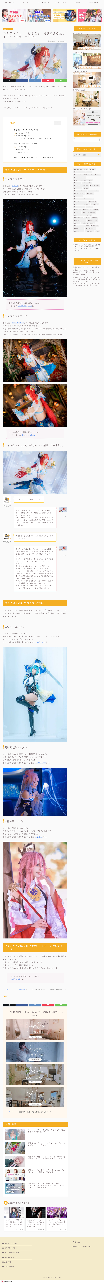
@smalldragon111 (25, 306)
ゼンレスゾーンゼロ (79, 193)
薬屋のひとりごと (79, 231)
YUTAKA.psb (40, 763)
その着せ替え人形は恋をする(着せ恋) (83, 180)
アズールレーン (95, 185)
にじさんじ (77, 182)
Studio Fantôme (18, 323)
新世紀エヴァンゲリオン (88, 223)
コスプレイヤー (8, 29)
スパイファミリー (94, 190)
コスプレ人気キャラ (43, 3)
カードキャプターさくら (81, 190)
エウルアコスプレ (22, 147)
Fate (87, 169)
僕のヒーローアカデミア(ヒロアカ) (83, 215)
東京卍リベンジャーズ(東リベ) (82, 225)
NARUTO (93, 169)
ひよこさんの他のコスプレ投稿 (25, 144)
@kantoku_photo (28, 435)
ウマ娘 (86, 188)
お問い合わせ (93, 2)
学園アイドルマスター (80, 220)
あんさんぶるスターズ (80, 177)
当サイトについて (10, 2)
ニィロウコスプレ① (23, 133)
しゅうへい (39, 642)
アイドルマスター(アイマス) (81, 185)
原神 (6, 996)
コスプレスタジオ (60, 2)
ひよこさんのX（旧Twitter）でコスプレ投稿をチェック (34, 157)
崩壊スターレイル (93, 220)
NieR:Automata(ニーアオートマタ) (83, 172)
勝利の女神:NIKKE (79, 217)
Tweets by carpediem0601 (81, 1246)
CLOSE (57, 122)
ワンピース (77, 212)
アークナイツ (78, 188)
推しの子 (77, 223)
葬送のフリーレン (91, 228)
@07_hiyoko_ (16, 979)
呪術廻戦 (95, 217)
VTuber (98, 174)
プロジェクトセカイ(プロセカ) (82, 204)
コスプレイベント (27, 2)
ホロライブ (95, 204)
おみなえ (38, 837)
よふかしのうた (87, 182)
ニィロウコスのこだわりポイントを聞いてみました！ (34, 138)
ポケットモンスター (79, 207)
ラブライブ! (78, 209)
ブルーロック (93, 201)
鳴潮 (98, 231)
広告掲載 (77, 2)
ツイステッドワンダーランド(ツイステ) (84, 199)
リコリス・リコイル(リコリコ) (91, 209)
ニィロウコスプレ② (23, 136)
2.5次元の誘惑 (78, 169)
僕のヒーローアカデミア (89, 212)
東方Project (95, 225)
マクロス (90, 207)
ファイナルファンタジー (81, 201)
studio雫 (15, 186)
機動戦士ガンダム (79, 228)
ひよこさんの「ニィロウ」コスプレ (27, 130)
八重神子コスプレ (22, 152)
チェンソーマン (78, 196)
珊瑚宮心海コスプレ (23, 149)
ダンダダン (90, 193)
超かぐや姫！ (90, 231)
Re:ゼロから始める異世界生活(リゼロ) (84, 174)
